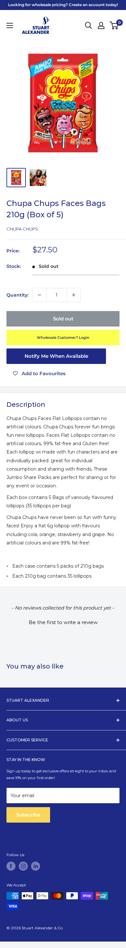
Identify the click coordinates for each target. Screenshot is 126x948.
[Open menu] (9, 25)
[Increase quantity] (73, 295)
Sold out (63, 319)
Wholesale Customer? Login (63, 337)
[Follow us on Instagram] (23, 866)
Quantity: (17, 295)
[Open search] (88, 25)
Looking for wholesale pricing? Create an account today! (63, 4)
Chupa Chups (22, 228)
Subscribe (28, 815)
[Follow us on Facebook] (11, 866)
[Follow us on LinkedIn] (35, 866)
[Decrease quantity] (39, 295)
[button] (63, 621)
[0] (114, 25)
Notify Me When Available (56, 356)
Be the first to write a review (63, 622)
